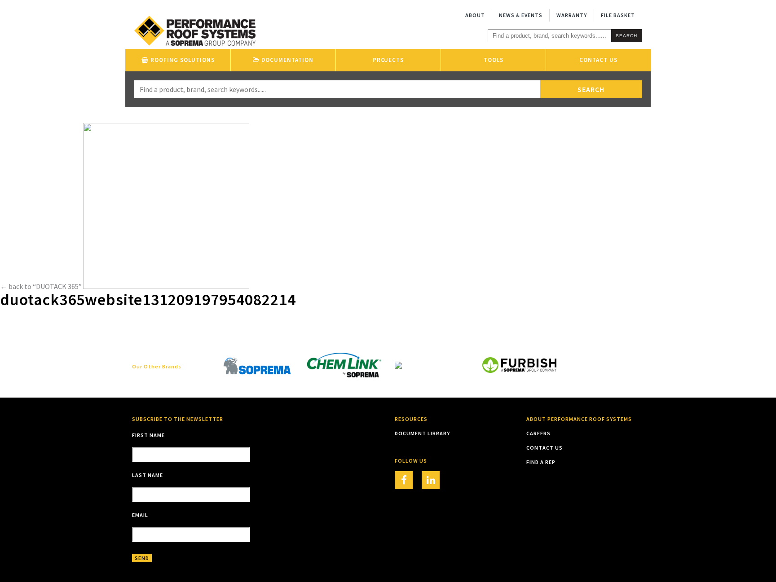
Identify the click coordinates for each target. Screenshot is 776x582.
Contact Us (598, 60)
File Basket (618, 15)
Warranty (571, 15)
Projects (388, 60)
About (475, 15)
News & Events (520, 15)
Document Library (422, 433)
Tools (493, 60)
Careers (538, 433)
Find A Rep (541, 462)
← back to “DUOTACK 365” (41, 286)
